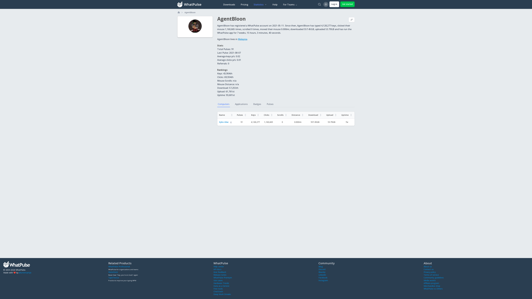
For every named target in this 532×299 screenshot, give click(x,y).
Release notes (219, 275)
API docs (217, 269)
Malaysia (242, 39)
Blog (321, 266)
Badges (257, 104)
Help (274, 4)
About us (428, 266)
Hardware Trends (221, 283)
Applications (241, 104)
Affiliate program (431, 283)
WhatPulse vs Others (433, 288)
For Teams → (290, 4)
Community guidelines (434, 277)
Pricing (244, 4)
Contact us (429, 269)
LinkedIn (322, 275)
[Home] (178, 12)
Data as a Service (221, 286)
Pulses (270, 104)
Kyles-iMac (224, 122)
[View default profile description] (352, 19)
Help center (218, 266)
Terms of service (431, 275)
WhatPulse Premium (222, 277)
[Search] (319, 4)
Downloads (229, 4)
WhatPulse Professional (119, 266)
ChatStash (218, 291)
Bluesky (322, 272)
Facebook (323, 277)
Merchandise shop (432, 286)
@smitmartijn (25, 272)
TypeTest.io (113, 277)
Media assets (430, 280)
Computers (223, 104)
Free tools (218, 288)
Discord (322, 269)
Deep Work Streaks (222, 294)
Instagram (323, 280)
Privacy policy (430, 272)
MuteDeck (113, 272)
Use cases (218, 280)
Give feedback (219, 272)
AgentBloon (190, 12)
